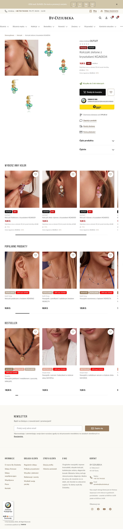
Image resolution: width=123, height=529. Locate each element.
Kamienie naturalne (106, 26)
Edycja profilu (48, 465)
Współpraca (9, 480)
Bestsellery (48, 26)
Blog (95, 11)
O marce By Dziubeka (13, 465)
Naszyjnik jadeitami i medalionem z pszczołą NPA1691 (21, 380)
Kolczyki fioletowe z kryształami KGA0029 (20, 218)
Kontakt (8, 488)
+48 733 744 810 (99, 478)
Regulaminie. (18, 436)
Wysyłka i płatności (31, 473)
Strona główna (9, 35)
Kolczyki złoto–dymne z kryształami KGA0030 (59, 218)
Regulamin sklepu (30, 465)
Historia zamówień (50, 469)
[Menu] (12, 502)
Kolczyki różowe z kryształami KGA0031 (94, 218)
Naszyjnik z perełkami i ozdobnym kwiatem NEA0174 (58, 300)
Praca (7, 484)
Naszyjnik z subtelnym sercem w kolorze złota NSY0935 (97, 376)
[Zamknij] (116, 4)
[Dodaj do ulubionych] (35, 174)
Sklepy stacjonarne (111, 11)
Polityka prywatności (31, 469)
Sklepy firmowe (10, 469)
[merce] (23, 524)
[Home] (61, 18)
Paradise (7, 376)
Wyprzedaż (88, 26)
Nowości (61, 26)
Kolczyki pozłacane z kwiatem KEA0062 (19, 298)
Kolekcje (34, 26)
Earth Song (8, 296)
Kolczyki (19, 35)
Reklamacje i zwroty (31, 477)
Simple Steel (46, 372)
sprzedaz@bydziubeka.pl (101, 484)
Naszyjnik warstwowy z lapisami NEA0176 (95, 298)
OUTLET (94, 41)
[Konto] (106, 18)
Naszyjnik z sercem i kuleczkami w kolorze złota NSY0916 (57, 376)
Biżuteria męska (18, 26)
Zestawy (74, 26)
